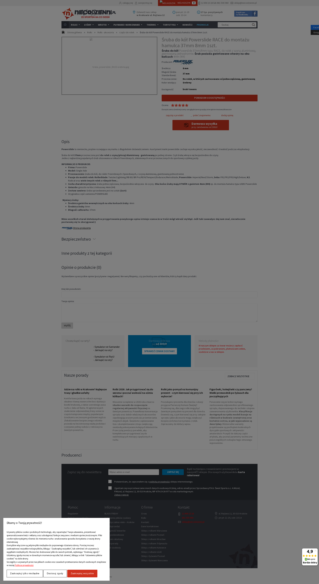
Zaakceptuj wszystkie (82, 573)
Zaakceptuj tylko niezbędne (24, 573)
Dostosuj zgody (55, 573)
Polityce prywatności (24, 565)
